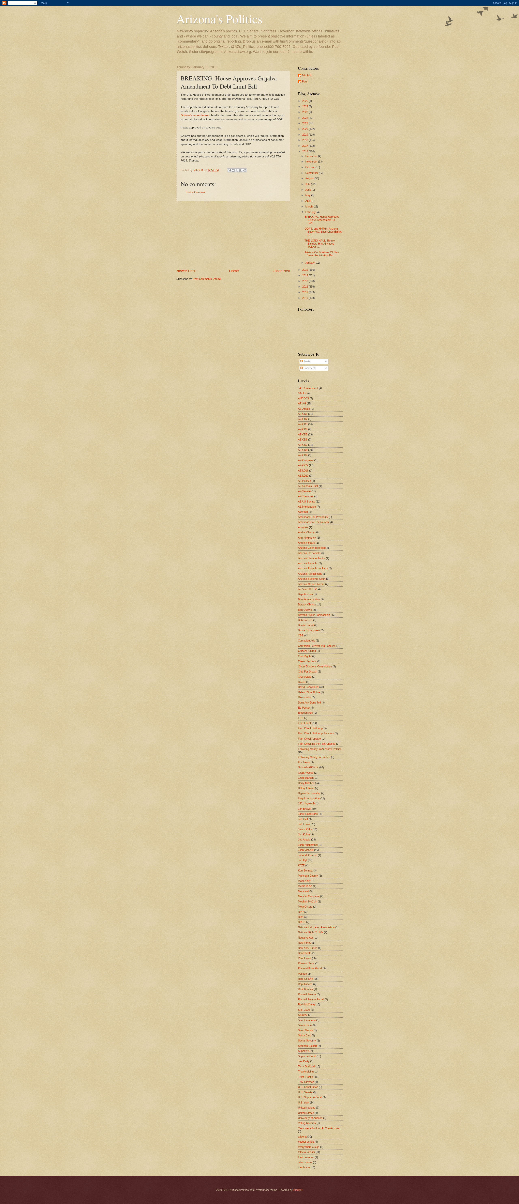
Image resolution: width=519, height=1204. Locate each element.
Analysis (303, 527)
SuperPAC (304, 1050)
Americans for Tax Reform (313, 522)
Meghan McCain (307, 901)
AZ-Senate (304, 491)
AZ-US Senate (306, 501)
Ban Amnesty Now (309, 599)
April (308, 200)
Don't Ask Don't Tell (309, 702)
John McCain (305, 849)
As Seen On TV (307, 589)
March (309, 206)
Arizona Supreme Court (311, 578)
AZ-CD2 (302, 419)
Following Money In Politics (314, 757)
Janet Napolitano (308, 813)
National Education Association (316, 927)
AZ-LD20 (303, 475)
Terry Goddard (306, 1066)
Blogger (297, 1189)
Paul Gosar (304, 958)
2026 (305, 101)
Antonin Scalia (306, 542)
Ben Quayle (305, 609)
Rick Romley (305, 989)
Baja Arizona (305, 594)
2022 (305, 117)
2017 (305, 145)
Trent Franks (305, 1076)
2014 (305, 275)
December (311, 156)
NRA (300, 917)
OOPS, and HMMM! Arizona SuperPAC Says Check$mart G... (323, 231)
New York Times (307, 948)
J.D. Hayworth (306, 803)
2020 (305, 128)
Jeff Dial (303, 819)
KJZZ (301, 865)
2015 (305, 269)
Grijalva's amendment (195, 115)
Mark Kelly (304, 880)
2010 (305, 297)
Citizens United (307, 650)
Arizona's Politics (219, 19)
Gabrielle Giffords (308, 767)
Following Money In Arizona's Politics (320, 749)
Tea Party (303, 1061)
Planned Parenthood (310, 968)
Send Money (305, 1030)
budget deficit (306, 1141)
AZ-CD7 (302, 444)
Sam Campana (306, 1020)
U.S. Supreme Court (310, 1097)
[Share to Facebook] (241, 170)
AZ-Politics (304, 480)
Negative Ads (306, 937)
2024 (305, 106)
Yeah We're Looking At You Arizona (318, 1128)
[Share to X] (237, 170)
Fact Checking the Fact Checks (316, 743)
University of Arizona (310, 1118)
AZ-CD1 (302, 413)
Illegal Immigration (309, 798)
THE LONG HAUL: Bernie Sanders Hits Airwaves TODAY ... (320, 243)
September (312, 172)
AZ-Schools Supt (308, 486)
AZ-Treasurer (305, 496)
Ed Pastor (304, 707)
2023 (305, 112)
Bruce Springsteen (309, 630)
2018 (305, 140)
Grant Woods (305, 772)
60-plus (302, 393)
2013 (305, 281)
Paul (304, 81)
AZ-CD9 (302, 455)
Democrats (304, 697)
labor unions (305, 1162)
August (309, 178)
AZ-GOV (303, 465)
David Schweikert (308, 687)
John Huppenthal (308, 844)
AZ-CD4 (302, 429)
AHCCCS (303, 398)
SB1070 (302, 1014)
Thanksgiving (306, 1071)
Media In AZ (305, 885)
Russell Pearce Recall (311, 999)
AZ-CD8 (302, 449)
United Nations (306, 1107)
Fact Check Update (309, 738)
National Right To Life (310, 932)
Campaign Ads (306, 640)
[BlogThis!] (233, 170)
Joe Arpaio (304, 839)
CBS (300, 635)
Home (234, 271)
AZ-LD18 (303, 470)
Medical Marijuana (308, 896)
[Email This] (229, 170)
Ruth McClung (306, 1004)
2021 (305, 123)
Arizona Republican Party (313, 568)
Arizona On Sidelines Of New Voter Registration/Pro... (322, 254)
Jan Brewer (304, 808)
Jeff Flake (304, 824)
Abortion (303, 511)
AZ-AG (302, 403)
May (308, 195)
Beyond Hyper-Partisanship (314, 614)
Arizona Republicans (310, 573)
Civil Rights (304, 656)
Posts (306, 361)
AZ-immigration (307, 506)
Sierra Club (304, 1035)
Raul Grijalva (305, 978)
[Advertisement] (233, 234)
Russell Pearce (307, 994)
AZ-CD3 (302, 424)
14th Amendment (308, 388)
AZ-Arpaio (304, 408)
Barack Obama (307, 604)
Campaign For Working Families (317, 645)
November (311, 161)
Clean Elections (307, 661)
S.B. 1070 (304, 1009)
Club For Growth (307, 671)
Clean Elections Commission (315, 666)
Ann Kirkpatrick (307, 537)
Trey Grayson (306, 1081)
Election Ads (305, 712)
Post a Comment (196, 192)
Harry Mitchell (306, 783)
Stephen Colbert (307, 1045)
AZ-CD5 (302, 434)
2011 (305, 292)
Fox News (304, 762)
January (310, 262)
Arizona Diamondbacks (311, 558)
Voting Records (307, 1123)
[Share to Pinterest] (245, 170)
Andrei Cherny (306, 532)
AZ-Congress (305, 460)
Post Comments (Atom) (207, 278)
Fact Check (305, 723)
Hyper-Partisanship (309, 793)
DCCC (301, 681)
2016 (305, 151)
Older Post (281, 271)
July (308, 184)
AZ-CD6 (302, 439)
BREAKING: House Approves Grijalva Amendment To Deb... (322, 220)
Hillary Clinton (306, 788)
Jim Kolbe (304, 834)
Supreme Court (307, 1056)
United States (306, 1112)
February (310, 212)
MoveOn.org (305, 906)
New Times (304, 942)
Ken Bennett (305, 870)
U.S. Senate (305, 1092)
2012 (305, 286)
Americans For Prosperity (313, 517)
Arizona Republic (308, 563)
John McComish (307, 855)
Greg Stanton (306, 777)
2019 (305, 134)
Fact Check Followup (310, 728)
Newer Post (185, 271)
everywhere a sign (308, 1146)
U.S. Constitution (308, 1087)
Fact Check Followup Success (316, 733)
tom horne (304, 1167)
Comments (309, 368)
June (308, 189)
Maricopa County (308, 875)
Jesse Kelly (305, 829)
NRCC (301, 922)
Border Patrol (305, 625)
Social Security (307, 1040)
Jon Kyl (302, 860)
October (310, 167)
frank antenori (306, 1157)
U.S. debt (303, 1102)
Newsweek (304, 953)
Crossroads (304, 676)
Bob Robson (305, 620)
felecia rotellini (306, 1152)
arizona (302, 1136)
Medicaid (303, 891)
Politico (302, 973)
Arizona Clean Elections (312, 547)
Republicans (305, 984)
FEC (300, 718)
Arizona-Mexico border (311, 584)
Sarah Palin (305, 1025)
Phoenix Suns (306, 963)
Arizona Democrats (309, 553)
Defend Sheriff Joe (309, 692)
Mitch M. (307, 75)
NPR (300, 911)
